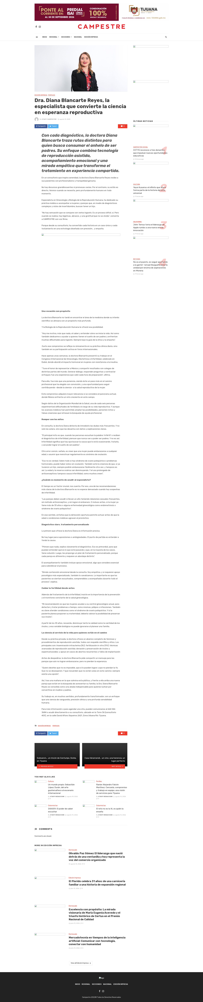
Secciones (65, 37)
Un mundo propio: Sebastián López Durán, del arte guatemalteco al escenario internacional (61, 788)
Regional (53, 37)
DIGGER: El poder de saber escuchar (60, 810)
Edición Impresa (91, 37)
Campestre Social (140, 147)
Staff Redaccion (57, 796)
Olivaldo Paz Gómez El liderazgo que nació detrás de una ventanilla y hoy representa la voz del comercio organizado (97, 856)
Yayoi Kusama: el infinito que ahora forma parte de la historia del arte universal (149, 190)
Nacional (78, 37)
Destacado (73, 850)
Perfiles (51, 95)
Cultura (51, 781)
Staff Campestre (49, 119)
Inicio (44, 37)
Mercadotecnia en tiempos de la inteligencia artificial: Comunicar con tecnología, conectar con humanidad (97, 941)
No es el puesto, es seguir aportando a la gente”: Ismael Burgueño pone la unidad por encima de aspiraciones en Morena (150, 266)
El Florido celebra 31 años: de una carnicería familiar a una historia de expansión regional (97, 883)
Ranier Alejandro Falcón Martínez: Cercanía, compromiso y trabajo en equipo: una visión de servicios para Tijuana (111, 788)
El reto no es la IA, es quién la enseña (109, 810)
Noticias (136, 259)
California (137, 221)
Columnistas (53, 806)
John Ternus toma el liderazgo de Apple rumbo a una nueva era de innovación (149, 227)
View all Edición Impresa (80, 963)
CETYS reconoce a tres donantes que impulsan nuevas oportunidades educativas (150, 153)
